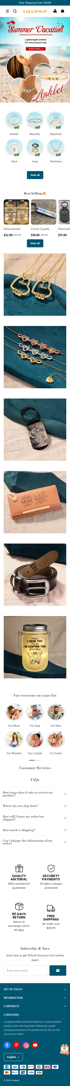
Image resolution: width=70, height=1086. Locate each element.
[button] (7, 11)
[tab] (32, 98)
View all (35, 175)
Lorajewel (15, 1080)
